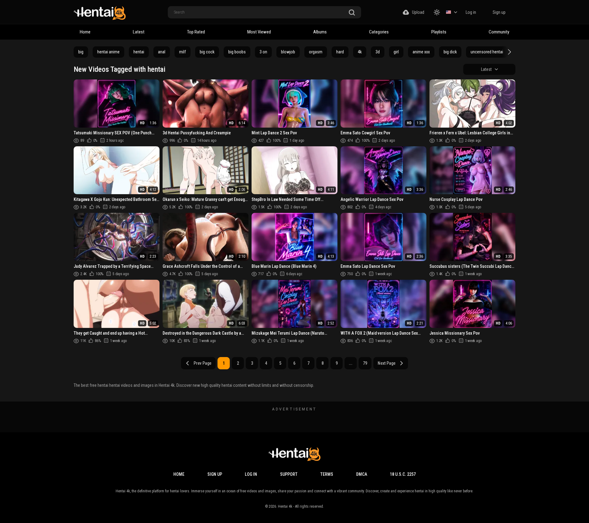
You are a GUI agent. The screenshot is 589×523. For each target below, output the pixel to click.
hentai (138, 51)
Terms (326, 474)
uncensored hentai (487, 51)
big (80, 51)
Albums (320, 32)
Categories (379, 32)
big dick (450, 51)
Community (499, 32)
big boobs (237, 51)
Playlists (438, 32)
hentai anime (108, 51)
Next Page (386, 363)
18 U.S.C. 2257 (403, 474)
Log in (471, 12)
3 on (263, 51)
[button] (508, 52)
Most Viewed (259, 32)
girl (396, 51)
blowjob (288, 51)
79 (365, 363)
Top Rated (196, 32)
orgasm (315, 51)
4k (360, 51)
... (350, 363)
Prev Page (202, 363)
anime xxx (421, 51)
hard (340, 51)
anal (161, 51)
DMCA (361, 474)
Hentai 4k (285, 506)
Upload (418, 12)
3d (377, 51)
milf (182, 51)
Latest (138, 32)
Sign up (499, 12)
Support (289, 474)
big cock (207, 51)
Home (85, 32)
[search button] (352, 12)
